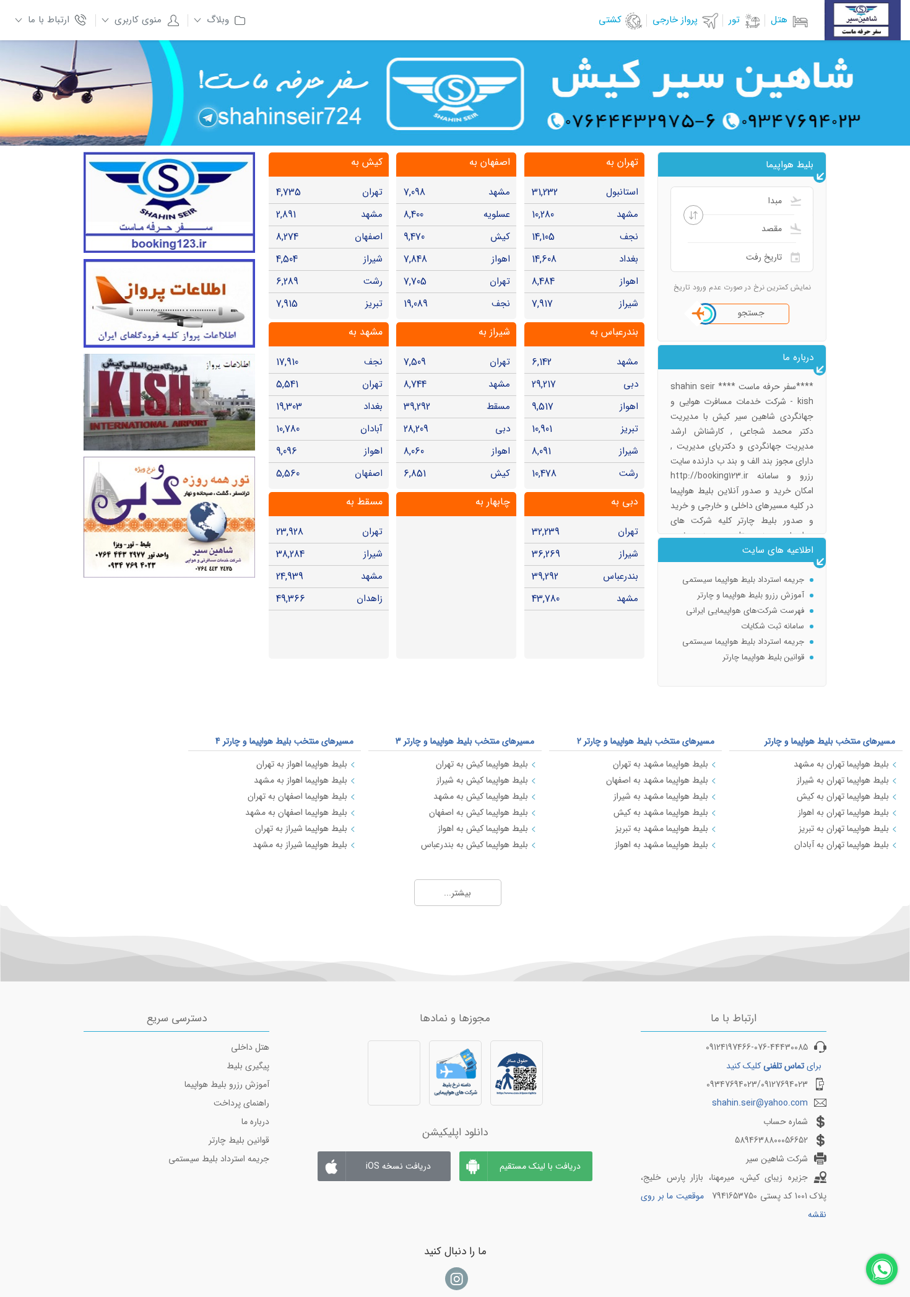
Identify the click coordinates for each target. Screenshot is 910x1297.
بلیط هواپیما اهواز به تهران (301, 764)
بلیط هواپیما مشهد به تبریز (661, 828)
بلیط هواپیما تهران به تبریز (844, 828)
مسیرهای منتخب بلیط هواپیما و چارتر (830, 741)
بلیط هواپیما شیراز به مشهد (300, 844)
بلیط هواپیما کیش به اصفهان (478, 812)
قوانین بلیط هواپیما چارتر (763, 657)
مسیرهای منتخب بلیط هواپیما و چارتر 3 (465, 741)
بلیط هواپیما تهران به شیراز (843, 780)
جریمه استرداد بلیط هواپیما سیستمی (743, 579)
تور (734, 19)
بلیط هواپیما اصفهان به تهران (297, 796)
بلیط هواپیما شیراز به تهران (301, 828)
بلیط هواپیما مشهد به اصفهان (657, 780)
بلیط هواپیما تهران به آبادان (841, 844)
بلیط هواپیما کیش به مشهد (480, 796)
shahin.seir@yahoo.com (760, 1103)
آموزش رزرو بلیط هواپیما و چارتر (750, 595)
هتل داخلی (250, 1047)
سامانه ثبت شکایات (772, 626)
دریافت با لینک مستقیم (540, 1166)
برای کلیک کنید (773, 1066)
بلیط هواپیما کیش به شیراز (482, 780)
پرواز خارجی (675, 19)
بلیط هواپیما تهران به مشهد (841, 764)
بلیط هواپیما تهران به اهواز (843, 812)
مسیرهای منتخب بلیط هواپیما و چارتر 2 (645, 741)
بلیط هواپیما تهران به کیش (843, 796)
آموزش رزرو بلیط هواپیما (226, 1084)
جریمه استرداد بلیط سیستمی (218, 1159)
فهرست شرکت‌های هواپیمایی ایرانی (745, 610)
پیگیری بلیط (248, 1066)
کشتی (610, 19)
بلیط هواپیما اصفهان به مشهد (296, 812)
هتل (779, 19)
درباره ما (255, 1121)
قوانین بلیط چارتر (239, 1140)
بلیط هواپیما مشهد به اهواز (661, 844)
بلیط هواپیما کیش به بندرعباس (474, 844)
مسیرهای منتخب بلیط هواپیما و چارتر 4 (284, 741)
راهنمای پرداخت (241, 1103)
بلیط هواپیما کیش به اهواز (483, 828)
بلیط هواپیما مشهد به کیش (660, 812)
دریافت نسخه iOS (398, 1166)
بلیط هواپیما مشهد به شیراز (660, 796)
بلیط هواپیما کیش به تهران (482, 764)
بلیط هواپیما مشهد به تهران (660, 764)
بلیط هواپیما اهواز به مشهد (300, 780)
